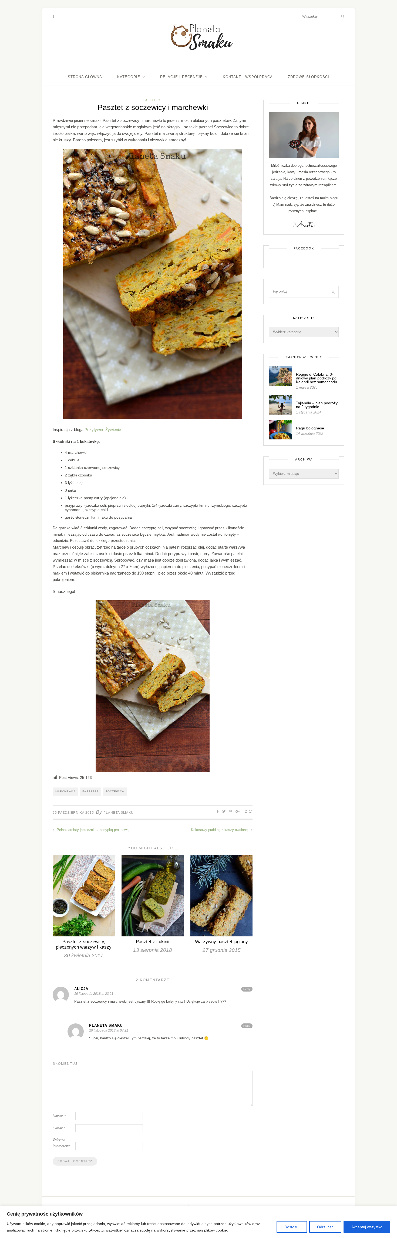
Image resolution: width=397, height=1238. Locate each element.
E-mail (59, 1128)
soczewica (114, 791)
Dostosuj (291, 1227)
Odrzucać (325, 1227)
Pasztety (151, 100)
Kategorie (128, 77)
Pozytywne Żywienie (103, 429)
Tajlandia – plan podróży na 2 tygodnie (317, 405)
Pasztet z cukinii (152, 941)
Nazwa (59, 1116)
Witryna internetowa (61, 1142)
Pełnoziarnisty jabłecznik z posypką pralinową (92, 830)
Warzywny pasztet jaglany (221, 941)
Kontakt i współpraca (248, 77)
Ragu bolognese (310, 428)
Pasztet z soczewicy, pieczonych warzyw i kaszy (84, 944)
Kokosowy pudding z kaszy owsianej (220, 830)
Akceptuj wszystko (366, 1227)
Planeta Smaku (118, 813)
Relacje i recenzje (181, 77)
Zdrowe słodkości (308, 77)
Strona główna (85, 77)
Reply (246, 988)
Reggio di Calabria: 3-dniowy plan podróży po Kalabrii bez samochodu (316, 378)
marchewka (65, 791)
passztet (90, 791)
